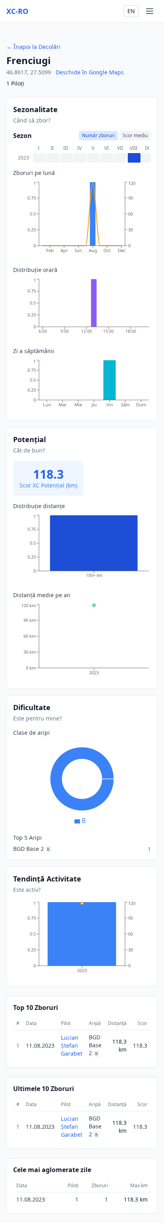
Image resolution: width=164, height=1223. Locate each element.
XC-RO (17, 11)
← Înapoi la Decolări (33, 46)
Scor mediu (135, 135)
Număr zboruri (98, 135)
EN (131, 11)
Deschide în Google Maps (90, 72)
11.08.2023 (40, 1045)
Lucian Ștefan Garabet (71, 1045)
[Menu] (150, 11)
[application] (82, 220)
